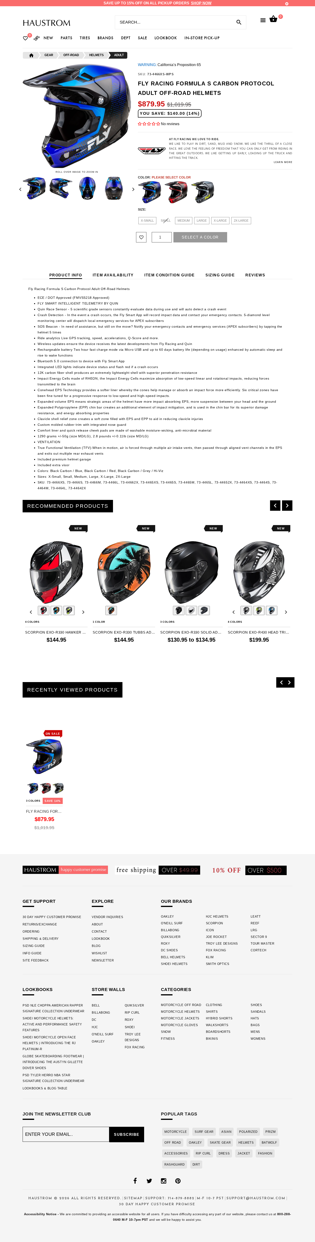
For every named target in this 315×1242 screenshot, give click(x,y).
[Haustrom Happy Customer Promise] (65, 869)
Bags (255, 1025)
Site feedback (36, 960)
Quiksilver (171, 937)
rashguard (174, 1164)
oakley (195, 1142)
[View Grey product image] (246, 610)
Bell (96, 1005)
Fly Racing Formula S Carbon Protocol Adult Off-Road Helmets (44, 811)
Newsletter (103, 960)
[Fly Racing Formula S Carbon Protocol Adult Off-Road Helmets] (44, 756)
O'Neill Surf (172, 923)
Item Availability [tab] (113, 275)
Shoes (256, 1005)
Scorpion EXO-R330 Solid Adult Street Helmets (191, 632)
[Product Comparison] (36, 39)
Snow (166, 1031)
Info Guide (32, 953)
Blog (96, 946)
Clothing (214, 1005)
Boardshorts (218, 1031)
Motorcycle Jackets (180, 1018)
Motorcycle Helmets (180, 1011)
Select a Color (200, 237)
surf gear (204, 1131)
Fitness (168, 1038)
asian (226, 1131)
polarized (248, 1131)
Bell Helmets (173, 957)
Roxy (165, 943)
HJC (95, 1027)
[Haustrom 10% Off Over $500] (249, 870)
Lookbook (101, 938)
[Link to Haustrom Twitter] (149, 1181)
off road (172, 1142)
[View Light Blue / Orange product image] (111, 610)
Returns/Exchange (40, 924)
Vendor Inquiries (107, 917)
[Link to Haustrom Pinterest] (178, 1181)
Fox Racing (216, 950)
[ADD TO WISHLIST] (29, 725)
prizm (270, 1131)
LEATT (256, 916)
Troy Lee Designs (222, 943)
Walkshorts (217, 1025)
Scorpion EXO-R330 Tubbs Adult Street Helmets (124, 632)
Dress (224, 1153)
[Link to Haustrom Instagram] (163, 1181)
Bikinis (212, 1038)
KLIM (210, 957)
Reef (255, 923)
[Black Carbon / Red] (176, 192)
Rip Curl (132, 1012)
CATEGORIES (176, 989)
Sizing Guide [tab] (220, 275)
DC (94, 1019)
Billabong (170, 930)
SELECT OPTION (56, 658)
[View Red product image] (43, 610)
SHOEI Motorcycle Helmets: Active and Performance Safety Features (52, 1024)
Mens (255, 1031)
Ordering (31, 931)
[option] (56, 594)
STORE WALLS (108, 989)
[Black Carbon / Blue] (149, 192)
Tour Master (262, 943)
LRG (254, 930)
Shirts (212, 1011)
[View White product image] (191, 610)
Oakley (167, 916)
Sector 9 (259, 937)
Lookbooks (38, 989)
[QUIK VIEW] (42, 528)
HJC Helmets (217, 916)
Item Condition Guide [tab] (169, 275)
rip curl (203, 1153)
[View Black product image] (178, 610)
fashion (265, 1153)
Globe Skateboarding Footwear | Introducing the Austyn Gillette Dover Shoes (53, 1062)
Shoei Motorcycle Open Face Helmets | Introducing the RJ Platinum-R (49, 1043)
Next (132, 188)
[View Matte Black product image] (204, 610)
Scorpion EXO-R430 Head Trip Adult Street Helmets (259, 632)
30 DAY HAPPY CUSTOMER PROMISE (52, 917)
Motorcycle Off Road (181, 1005)
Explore (103, 901)
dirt (196, 1164)
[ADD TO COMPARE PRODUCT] (35, 529)
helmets (246, 1142)
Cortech (258, 950)
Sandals (258, 1011)
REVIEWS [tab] (255, 275)
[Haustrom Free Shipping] (157, 870)
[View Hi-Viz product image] (69, 610)
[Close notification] (286, 4)
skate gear (220, 1142)
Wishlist (99, 953)
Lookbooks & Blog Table (45, 1088)
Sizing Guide (34, 946)
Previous (21, 188)
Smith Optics (217, 964)
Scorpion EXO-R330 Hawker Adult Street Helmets (56, 632)
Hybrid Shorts (219, 1018)
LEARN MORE (283, 162)
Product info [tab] (65, 275)
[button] (149, 124)
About (97, 924)
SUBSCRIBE (127, 1134)
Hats (255, 1018)
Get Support (39, 901)
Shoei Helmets (174, 964)
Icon (210, 930)
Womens (258, 1038)
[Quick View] (42, 725)
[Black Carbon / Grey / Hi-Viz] (202, 192)
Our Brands (176, 901)
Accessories (176, 1153)
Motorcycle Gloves (179, 1025)
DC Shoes (169, 950)
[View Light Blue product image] (56, 610)
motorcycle (175, 1131)
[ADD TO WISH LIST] (28, 528)
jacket (244, 1153)
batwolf (269, 1142)
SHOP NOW (201, 3)
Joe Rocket (216, 937)
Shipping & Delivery (41, 938)
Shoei (130, 1027)
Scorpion (214, 923)
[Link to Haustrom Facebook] (135, 1181)
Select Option (44, 835)
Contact (99, 931)
